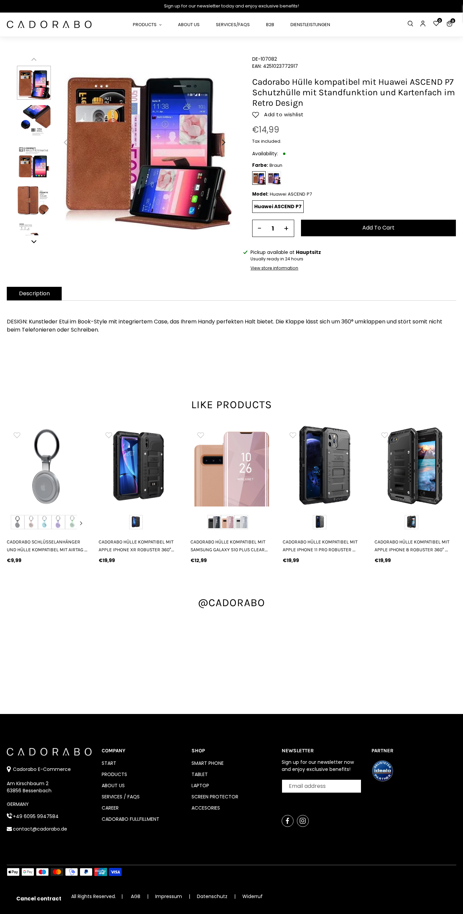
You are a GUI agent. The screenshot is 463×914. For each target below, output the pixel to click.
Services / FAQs (121, 796)
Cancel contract (38, 898)
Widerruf (252, 896)
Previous (14, 523)
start (109, 763)
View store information (274, 268)
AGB (135, 896)
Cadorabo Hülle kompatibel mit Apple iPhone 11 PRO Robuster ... (320, 546)
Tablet (200, 774)
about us (113, 785)
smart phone (208, 763)
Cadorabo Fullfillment (130, 819)
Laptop (200, 785)
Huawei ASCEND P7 (278, 206)
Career (110, 807)
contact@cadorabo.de (40, 829)
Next (81, 523)
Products (114, 774)
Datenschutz (213, 896)
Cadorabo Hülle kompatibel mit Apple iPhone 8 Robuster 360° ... (412, 546)
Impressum (169, 896)
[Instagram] (303, 821)
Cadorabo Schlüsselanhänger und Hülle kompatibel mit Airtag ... (47, 546)
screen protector (215, 796)
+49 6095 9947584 (36, 816)
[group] (47, 465)
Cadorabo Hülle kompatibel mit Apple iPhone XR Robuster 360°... (136, 546)
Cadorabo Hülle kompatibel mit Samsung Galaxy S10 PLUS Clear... (229, 546)
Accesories (206, 807)
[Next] (223, 142)
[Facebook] (288, 821)
